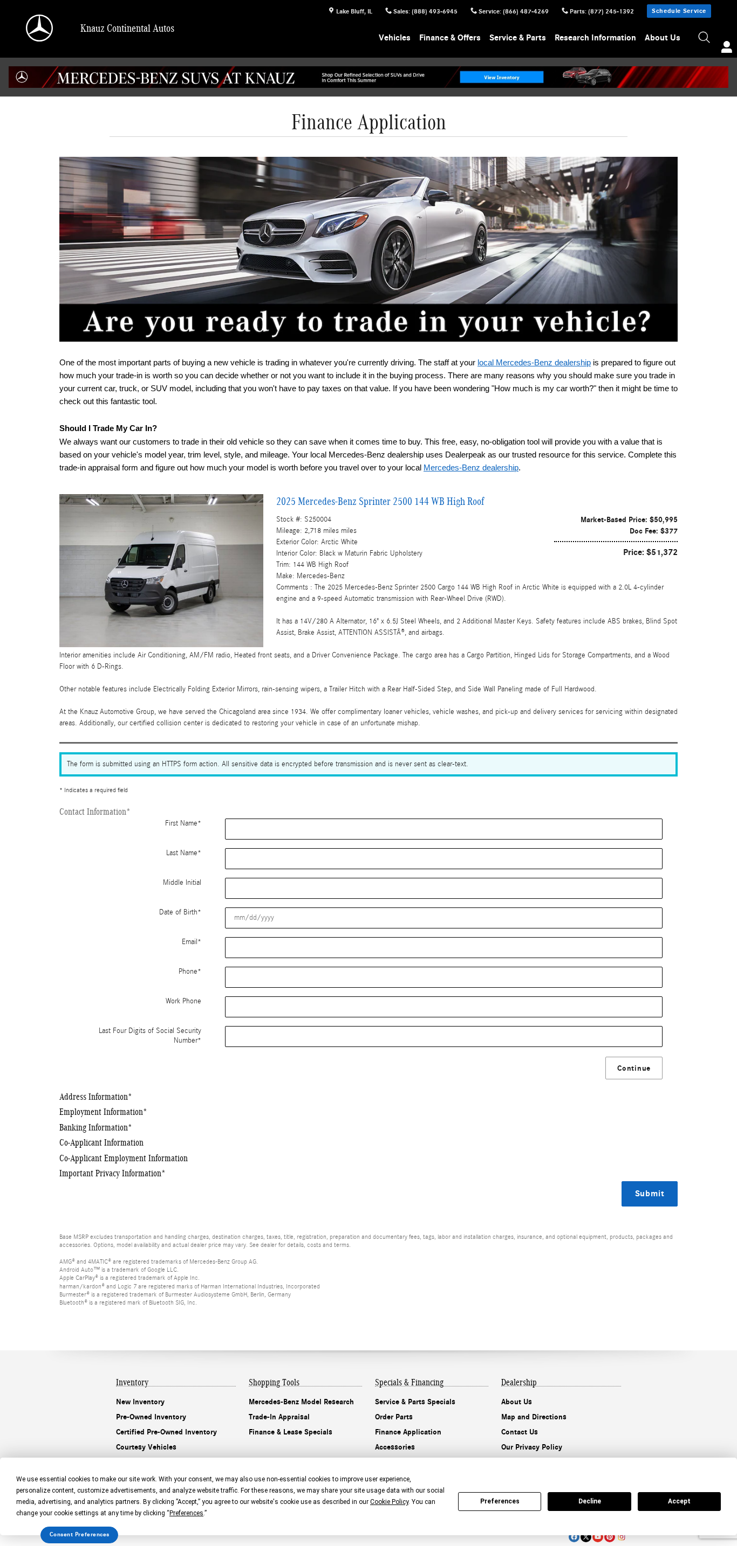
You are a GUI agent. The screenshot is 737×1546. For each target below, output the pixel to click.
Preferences (500, 1501)
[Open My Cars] (724, 48)
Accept (679, 1501)
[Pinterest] (609, 1536)
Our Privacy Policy (531, 1447)
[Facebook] (574, 1536)
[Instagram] (621, 1536)
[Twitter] (586, 1536)
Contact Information (95, 812)
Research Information (595, 38)
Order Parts (394, 1417)
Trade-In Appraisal (279, 1417)
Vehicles (395, 38)
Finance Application (408, 1432)
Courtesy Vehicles (146, 1447)
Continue (634, 1068)
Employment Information (103, 1112)
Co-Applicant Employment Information (123, 1158)
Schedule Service (679, 11)
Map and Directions (534, 1417)
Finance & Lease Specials (290, 1432)
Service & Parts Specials (415, 1401)
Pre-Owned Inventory (151, 1417)
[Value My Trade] (368, 249)
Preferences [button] (186, 1513)
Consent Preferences (80, 1534)
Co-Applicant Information (101, 1143)
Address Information (95, 1097)
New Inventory (140, 1401)
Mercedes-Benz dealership (471, 467)
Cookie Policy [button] (389, 1502)
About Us (662, 38)
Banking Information (95, 1127)
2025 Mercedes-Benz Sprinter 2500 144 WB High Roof (380, 501)
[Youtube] (597, 1536)
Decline (589, 1501)
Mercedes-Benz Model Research (301, 1401)
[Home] (40, 28)
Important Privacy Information (112, 1173)
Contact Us (519, 1432)
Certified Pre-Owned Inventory (166, 1432)
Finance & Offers (450, 38)
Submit (650, 1193)
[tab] (368, 812)
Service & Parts (517, 38)
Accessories (395, 1447)
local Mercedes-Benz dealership (534, 362)
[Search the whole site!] (704, 38)
